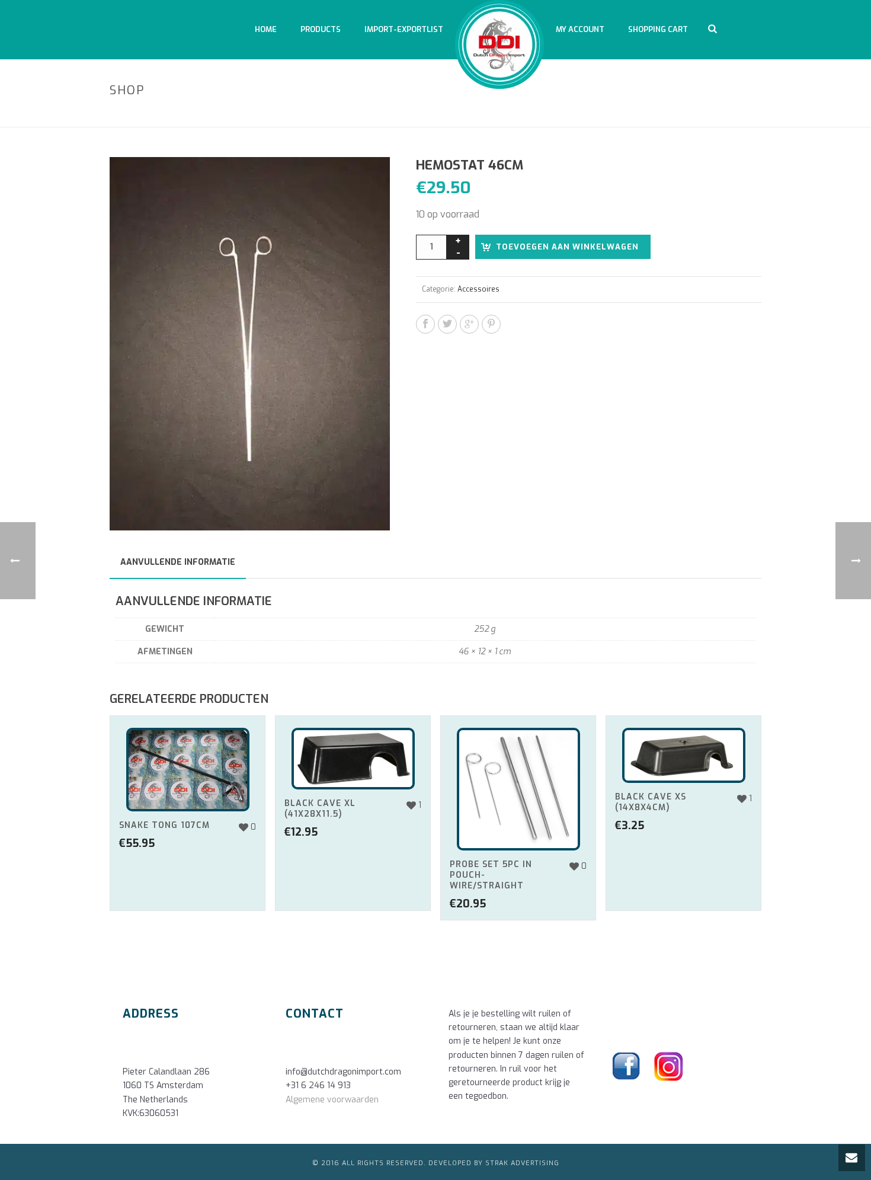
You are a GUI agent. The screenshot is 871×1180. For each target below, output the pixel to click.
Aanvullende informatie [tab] (177, 562)
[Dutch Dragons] (499, 38)
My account (580, 29)
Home (266, 29)
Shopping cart (658, 29)
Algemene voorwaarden (332, 1099)
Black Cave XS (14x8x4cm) (650, 802)
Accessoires (660, 116)
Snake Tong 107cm (164, 825)
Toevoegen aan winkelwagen (567, 247)
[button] (367, 180)
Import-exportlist (403, 29)
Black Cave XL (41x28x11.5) (320, 809)
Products (320, 29)
